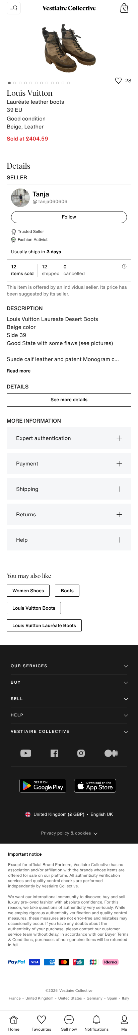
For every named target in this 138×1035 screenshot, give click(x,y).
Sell (17, 699)
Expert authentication (43, 438)
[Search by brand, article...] (14, 8)
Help (22, 540)
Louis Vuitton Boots (33, 608)
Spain (112, 998)
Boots (67, 590)
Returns (26, 514)
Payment (27, 463)
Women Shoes (28, 590)
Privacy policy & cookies (66, 833)
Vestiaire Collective (40, 732)
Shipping (27, 489)
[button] (124, 8)
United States (70, 998)
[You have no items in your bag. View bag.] (124, 8)
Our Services (29, 666)
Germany (94, 998)
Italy (125, 998)
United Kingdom (39, 998)
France (15, 998)
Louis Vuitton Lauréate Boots (44, 625)
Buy (16, 682)
